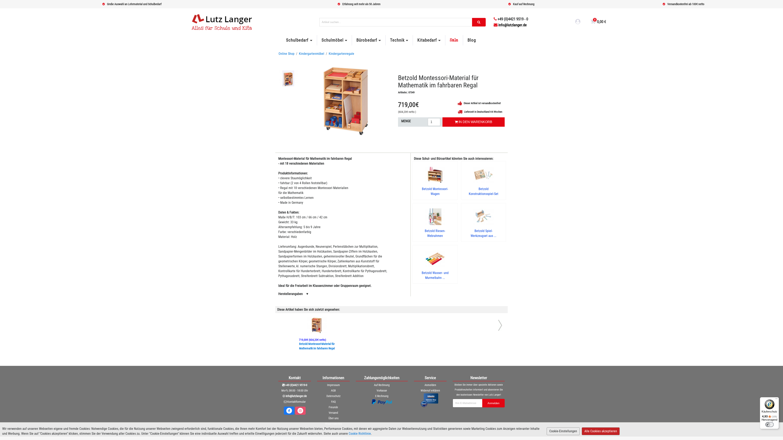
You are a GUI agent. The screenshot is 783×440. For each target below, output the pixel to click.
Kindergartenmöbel (311, 54)
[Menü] (776, 399)
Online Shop (286, 54)
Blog (472, 40)
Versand (333, 412)
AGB (333, 390)
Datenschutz (333, 396)
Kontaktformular (296, 401)
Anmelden (430, 385)
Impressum (333, 385)
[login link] (578, 22)
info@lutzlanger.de (512, 25)
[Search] (479, 22)
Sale (454, 40)
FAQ (333, 401)
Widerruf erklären (430, 390)
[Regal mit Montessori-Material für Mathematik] (346, 101)
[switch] (769, 424)
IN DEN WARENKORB (475, 122)
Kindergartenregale (341, 54)
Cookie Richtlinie (360, 434)
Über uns (333, 418)
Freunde (333, 407)
